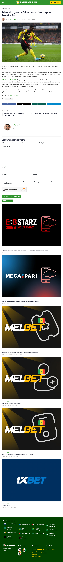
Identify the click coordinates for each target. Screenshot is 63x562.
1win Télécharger (25, 524)
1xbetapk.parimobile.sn (38, 549)
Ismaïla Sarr (9, 98)
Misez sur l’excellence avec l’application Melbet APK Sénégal (17, 454)
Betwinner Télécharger (9, 528)
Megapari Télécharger (9, 537)
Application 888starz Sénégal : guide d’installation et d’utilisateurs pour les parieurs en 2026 (25, 250)
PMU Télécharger (53, 530)
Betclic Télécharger (39, 524)
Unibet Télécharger (39, 533)
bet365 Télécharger (24, 529)
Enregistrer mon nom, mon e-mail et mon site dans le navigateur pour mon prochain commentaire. (29, 182)
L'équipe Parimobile (12, 19)
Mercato (8, 8)
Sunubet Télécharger (38, 529)
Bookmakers (5, 247)
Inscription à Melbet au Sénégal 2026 (11, 403)
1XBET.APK (56, 2)
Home (3, 8)
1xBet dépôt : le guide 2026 (8, 505)
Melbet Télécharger (11, 532)
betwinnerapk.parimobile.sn (39, 553)
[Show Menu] (3, 2)
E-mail (4, 174)
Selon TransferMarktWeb (9, 80)
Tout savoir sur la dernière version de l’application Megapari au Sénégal (20, 301)
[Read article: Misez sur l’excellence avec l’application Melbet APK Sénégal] (31, 429)
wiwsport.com (14, 95)
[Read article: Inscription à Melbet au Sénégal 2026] (31, 378)
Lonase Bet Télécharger (52, 525)
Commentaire (6, 146)
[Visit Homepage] (26, 2)
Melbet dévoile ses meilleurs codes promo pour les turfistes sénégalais (20, 352)
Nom (4, 167)
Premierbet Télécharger (52, 534)
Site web (35, 174)
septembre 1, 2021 (25, 19)
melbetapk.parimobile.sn (38, 551)
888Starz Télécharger (24, 537)
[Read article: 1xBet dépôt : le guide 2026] (31, 480)
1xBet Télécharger (11, 523)
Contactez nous (50, 549)
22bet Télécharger (26, 533)
